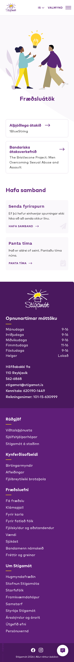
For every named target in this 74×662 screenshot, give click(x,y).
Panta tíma (18, 263)
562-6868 (14, 378)
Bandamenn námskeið (25, 548)
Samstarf (14, 603)
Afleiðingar (15, 472)
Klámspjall (15, 507)
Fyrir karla (15, 514)
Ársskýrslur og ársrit (23, 617)
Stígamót (11, 7)
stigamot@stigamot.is (24, 384)
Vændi (11, 534)
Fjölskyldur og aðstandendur (30, 527)
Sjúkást (12, 541)
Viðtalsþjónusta (19, 430)
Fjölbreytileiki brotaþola (26, 478)
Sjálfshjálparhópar (21, 436)
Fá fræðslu (15, 500)
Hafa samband (21, 226)
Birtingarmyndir (19, 465)
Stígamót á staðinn (22, 443)
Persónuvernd (17, 630)
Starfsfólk (15, 590)
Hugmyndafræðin (20, 576)
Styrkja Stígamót (20, 610)
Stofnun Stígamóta (22, 583)
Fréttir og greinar (20, 554)
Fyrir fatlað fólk (19, 520)
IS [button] (39, 7)
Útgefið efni (16, 624)
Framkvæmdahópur (22, 596)
